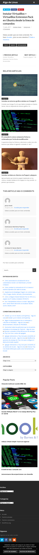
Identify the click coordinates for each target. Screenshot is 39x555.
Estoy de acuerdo (10, 551)
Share (14, 9)
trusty (6, 45)
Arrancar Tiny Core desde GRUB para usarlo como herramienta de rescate (19, 349)
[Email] (14, 540)
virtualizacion (22, 45)
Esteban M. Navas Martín (13, 248)
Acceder (9, 37)
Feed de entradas (7, 517)
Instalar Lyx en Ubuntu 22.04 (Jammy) (19, 318)
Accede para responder (21, 207)
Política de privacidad (27, 551)
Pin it (21, 9)
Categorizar (27, 27)
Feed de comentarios (8, 520)
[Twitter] (2, 540)
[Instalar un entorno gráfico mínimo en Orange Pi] (19, 85)
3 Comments (6, 29)
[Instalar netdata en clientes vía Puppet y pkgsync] (19, 159)
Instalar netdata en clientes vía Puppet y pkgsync (19, 175)
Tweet (7, 9)
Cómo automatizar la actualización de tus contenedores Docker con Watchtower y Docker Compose (17, 283)
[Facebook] (6, 540)
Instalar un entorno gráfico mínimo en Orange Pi (19, 101)
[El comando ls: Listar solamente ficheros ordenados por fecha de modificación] (19, 121)
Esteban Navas (17, 27)
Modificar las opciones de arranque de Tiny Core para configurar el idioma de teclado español (19, 340)
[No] (37, 549)
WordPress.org (6, 523)
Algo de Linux (10, 2)
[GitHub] (10, 540)
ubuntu (13, 45)
